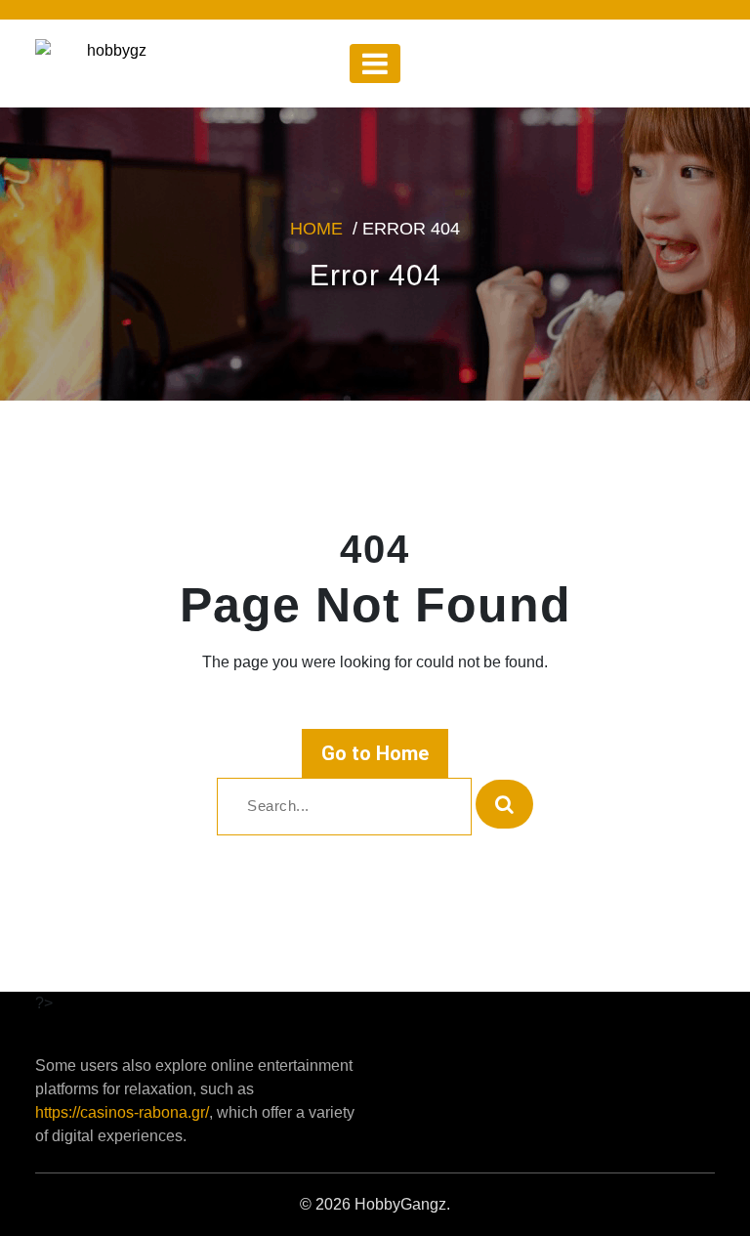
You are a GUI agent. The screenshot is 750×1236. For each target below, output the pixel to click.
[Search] (504, 804)
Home (316, 228)
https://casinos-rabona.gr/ (122, 1112)
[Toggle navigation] (375, 63)
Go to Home (375, 753)
